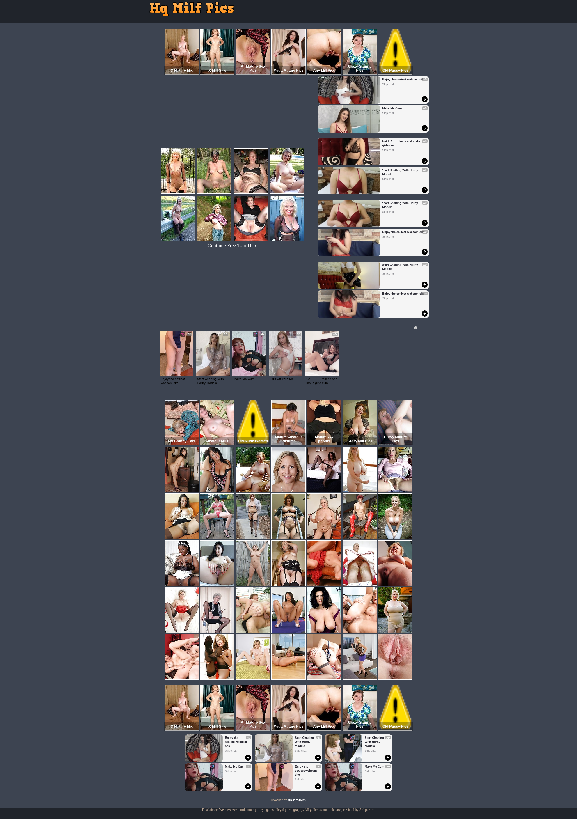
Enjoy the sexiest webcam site (403, 79)
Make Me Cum (392, 108)
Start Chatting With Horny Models (400, 172)
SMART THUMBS (297, 800)
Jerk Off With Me (282, 379)
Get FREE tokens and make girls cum (401, 143)
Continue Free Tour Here (232, 245)
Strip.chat (388, 84)
